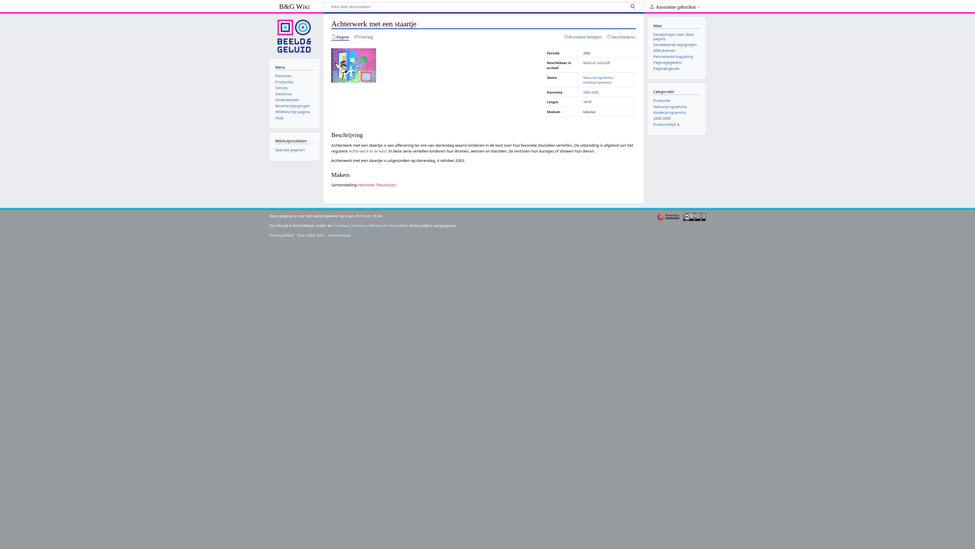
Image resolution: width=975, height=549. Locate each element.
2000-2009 (590, 92)
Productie (661, 100)
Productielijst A (666, 124)
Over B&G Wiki (310, 235)
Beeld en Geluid (595, 62)
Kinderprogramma (597, 82)
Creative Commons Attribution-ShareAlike (370, 225)
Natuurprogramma (597, 77)
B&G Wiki (294, 6)
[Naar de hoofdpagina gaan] (294, 35)
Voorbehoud (339, 235)
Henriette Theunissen (377, 184)
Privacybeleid (281, 235)
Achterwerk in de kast (367, 151)
